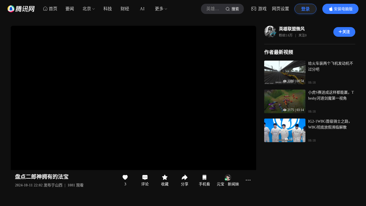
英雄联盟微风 (292, 29)
